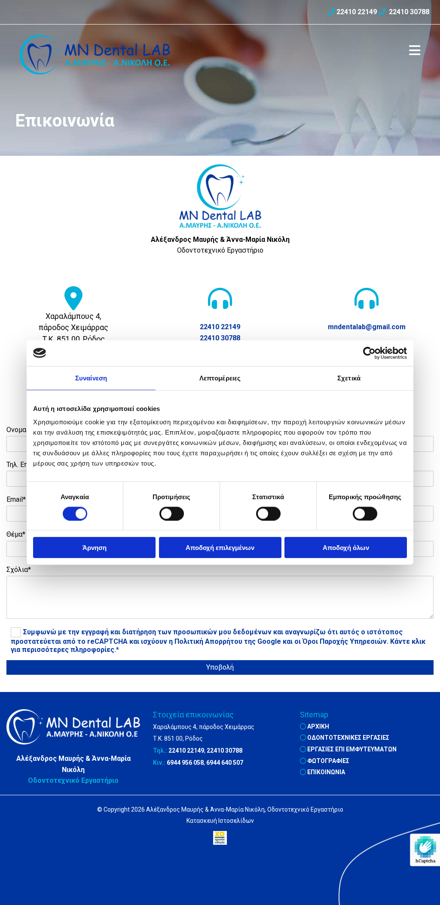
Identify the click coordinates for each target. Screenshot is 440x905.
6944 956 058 (185, 762)
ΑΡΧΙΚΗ (318, 726)
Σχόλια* (18, 569)
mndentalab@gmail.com (367, 327)
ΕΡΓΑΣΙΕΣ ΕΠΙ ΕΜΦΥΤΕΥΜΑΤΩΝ (352, 749)
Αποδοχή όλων (346, 547)
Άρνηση (94, 547)
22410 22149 (356, 12)
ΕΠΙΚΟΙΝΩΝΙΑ (326, 772)
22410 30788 (409, 12)
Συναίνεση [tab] (91, 377)
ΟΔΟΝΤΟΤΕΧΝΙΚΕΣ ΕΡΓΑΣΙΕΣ (348, 737)
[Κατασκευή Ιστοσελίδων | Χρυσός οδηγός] (220, 838)
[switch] (171, 513)
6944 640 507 (224, 762)
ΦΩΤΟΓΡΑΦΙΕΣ (328, 760)
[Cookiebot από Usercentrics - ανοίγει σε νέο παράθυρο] (369, 352)
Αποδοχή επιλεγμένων (220, 547)
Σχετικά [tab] (349, 377)
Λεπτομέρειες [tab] (220, 377)
